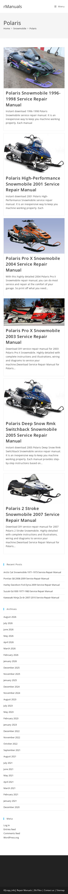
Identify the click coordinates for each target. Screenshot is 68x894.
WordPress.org (11, 837)
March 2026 (9, 648)
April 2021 (8, 781)
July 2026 (8, 623)
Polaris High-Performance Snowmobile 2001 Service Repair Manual (33, 184)
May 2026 (8, 635)
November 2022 (11, 737)
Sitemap (60, 890)
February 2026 (10, 654)
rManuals (12, 6)
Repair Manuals (24, 890)
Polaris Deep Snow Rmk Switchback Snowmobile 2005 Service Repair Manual (31, 432)
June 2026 (8, 629)
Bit (35, 890)
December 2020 (11, 807)
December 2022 (11, 731)
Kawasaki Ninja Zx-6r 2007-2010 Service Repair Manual (31, 597)
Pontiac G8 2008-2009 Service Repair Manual (26, 578)
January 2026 (10, 661)
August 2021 (9, 756)
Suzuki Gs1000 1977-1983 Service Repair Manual (28, 591)
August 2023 (9, 699)
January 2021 (10, 800)
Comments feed (11, 833)
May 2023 (8, 711)
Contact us (49, 890)
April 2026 (8, 642)
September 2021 (11, 750)
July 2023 (8, 705)
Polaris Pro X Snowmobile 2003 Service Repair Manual (33, 336)
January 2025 (10, 680)
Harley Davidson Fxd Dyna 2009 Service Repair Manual (31, 584)
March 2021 (9, 788)
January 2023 (10, 724)
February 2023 (10, 718)
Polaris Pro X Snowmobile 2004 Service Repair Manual (33, 264)
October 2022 (10, 743)
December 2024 (11, 686)
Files (39, 890)
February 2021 (10, 794)
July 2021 (8, 762)
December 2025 (11, 667)
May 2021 (8, 775)
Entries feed (9, 829)
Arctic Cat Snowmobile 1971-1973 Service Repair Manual (32, 572)
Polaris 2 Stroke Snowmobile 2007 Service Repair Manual (33, 514)
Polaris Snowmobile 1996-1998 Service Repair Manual (33, 98)
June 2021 (8, 769)
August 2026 (9, 616)
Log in (6, 825)
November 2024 (11, 692)
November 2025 (11, 673)
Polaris (32, 28)
